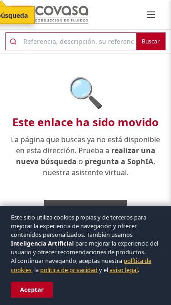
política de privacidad (69, 270)
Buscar (151, 41)
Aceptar (32, 289)
